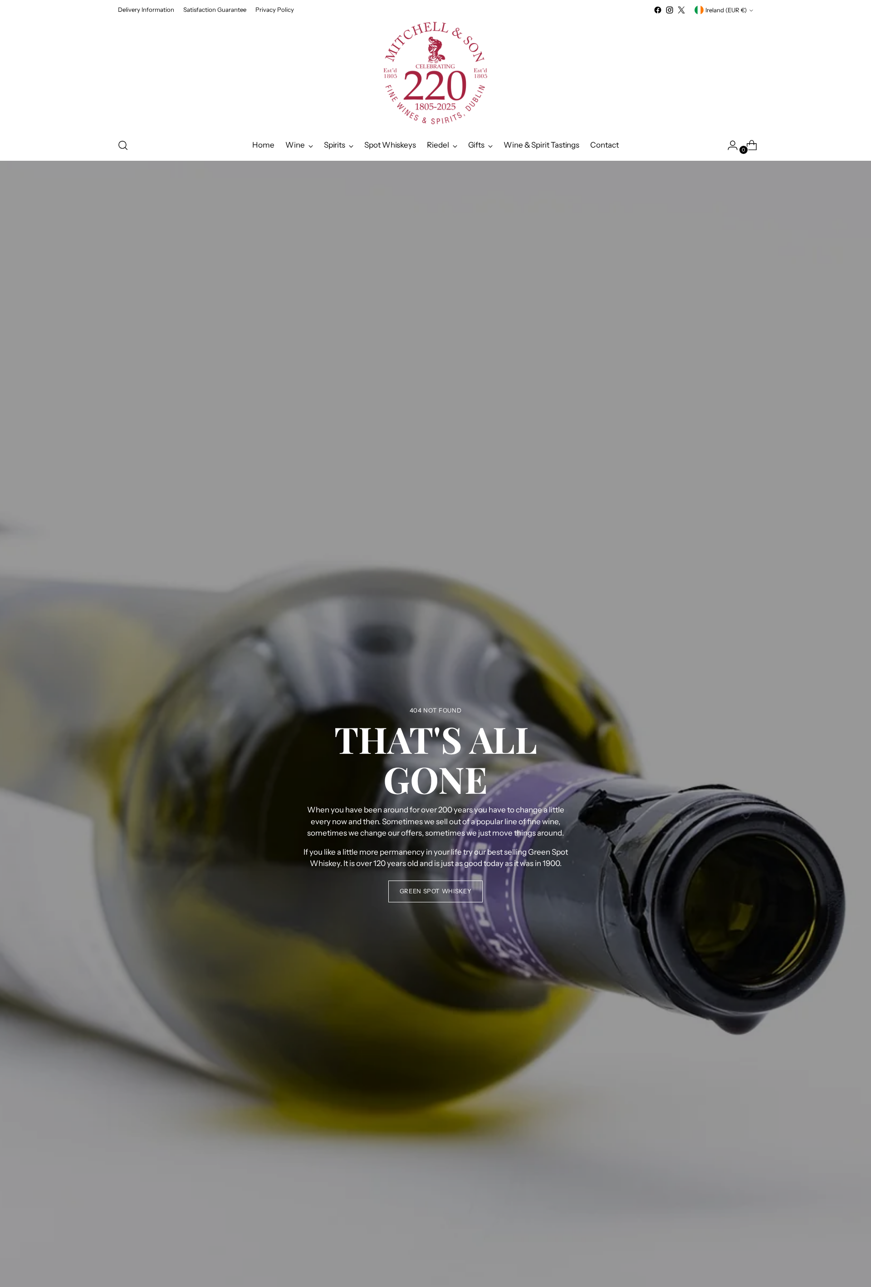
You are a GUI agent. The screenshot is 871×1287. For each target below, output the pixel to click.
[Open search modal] (123, 145)
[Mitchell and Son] (435, 73)
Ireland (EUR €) (726, 10)
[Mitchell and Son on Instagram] (669, 10)
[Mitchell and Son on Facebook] (658, 10)
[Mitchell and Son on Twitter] (681, 10)
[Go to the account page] (729, 145)
